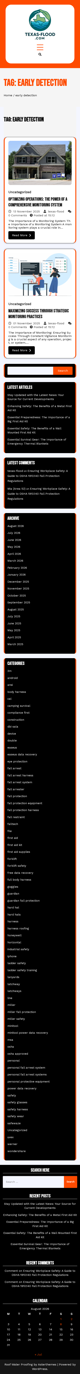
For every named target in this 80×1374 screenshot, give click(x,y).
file (9, 831)
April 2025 (14, 637)
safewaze (14, 1123)
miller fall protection (21, 1012)
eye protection (17, 761)
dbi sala (12, 726)
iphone (12, 956)
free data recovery (20, 872)
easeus (12, 747)
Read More (19, 235)
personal (13, 1060)
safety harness (17, 1109)
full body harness (19, 879)
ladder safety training (22, 970)
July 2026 (13, 533)
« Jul (38, 1354)
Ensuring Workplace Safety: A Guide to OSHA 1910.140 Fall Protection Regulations (37, 476)
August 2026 (15, 526)
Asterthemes (47, 1364)
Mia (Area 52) (16, 488)
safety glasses (17, 1102)
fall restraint (16, 817)
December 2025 (18, 581)
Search (63, 370)
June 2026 (14, 540)
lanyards (13, 977)
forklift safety (16, 865)
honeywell (14, 935)
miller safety (16, 1019)
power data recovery (21, 1088)
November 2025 (18, 588)
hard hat (13, 907)
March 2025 (15, 644)
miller (11, 1005)
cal (9, 698)
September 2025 (18, 602)
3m (9, 671)
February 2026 (17, 567)
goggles (12, 886)
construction (15, 719)
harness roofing (18, 928)
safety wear (15, 1116)
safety (11, 1095)
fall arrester (15, 789)
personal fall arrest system (26, 1067)
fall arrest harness (20, 775)
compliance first (18, 712)
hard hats (14, 914)
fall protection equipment (24, 803)
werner (12, 1144)
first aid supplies (18, 852)
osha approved (17, 1053)
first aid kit (14, 845)
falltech (12, 824)
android (12, 678)
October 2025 (16, 595)
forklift (12, 859)
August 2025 (15, 609)
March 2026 (15, 560)
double (12, 740)
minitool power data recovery (27, 1032)
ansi (10, 685)
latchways (14, 991)
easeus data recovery (22, 754)
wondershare (16, 1151)
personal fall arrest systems (27, 1074)
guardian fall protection (23, 900)
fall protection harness (23, 810)
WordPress (39, 1369)
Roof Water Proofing (18, 1364)
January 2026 (16, 574)
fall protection (17, 796)
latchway (13, 984)
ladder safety (16, 963)
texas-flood (56, 211)
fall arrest (14, 768)
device (11, 733)
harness (12, 921)
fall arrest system (19, 782)
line (9, 998)
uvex (10, 1137)
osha (10, 1046)
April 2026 (14, 554)
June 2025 (14, 623)
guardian (13, 893)
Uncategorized (19, 192)
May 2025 (13, 630)
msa (10, 1039)
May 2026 (13, 546)
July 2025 (13, 616)
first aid (12, 838)
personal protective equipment (28, 1081)
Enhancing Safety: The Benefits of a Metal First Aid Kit (40, 1215)
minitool (12, 1026)
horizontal (14, 942)
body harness (16, 692)
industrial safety (18, 949)
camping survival (18, 706)
